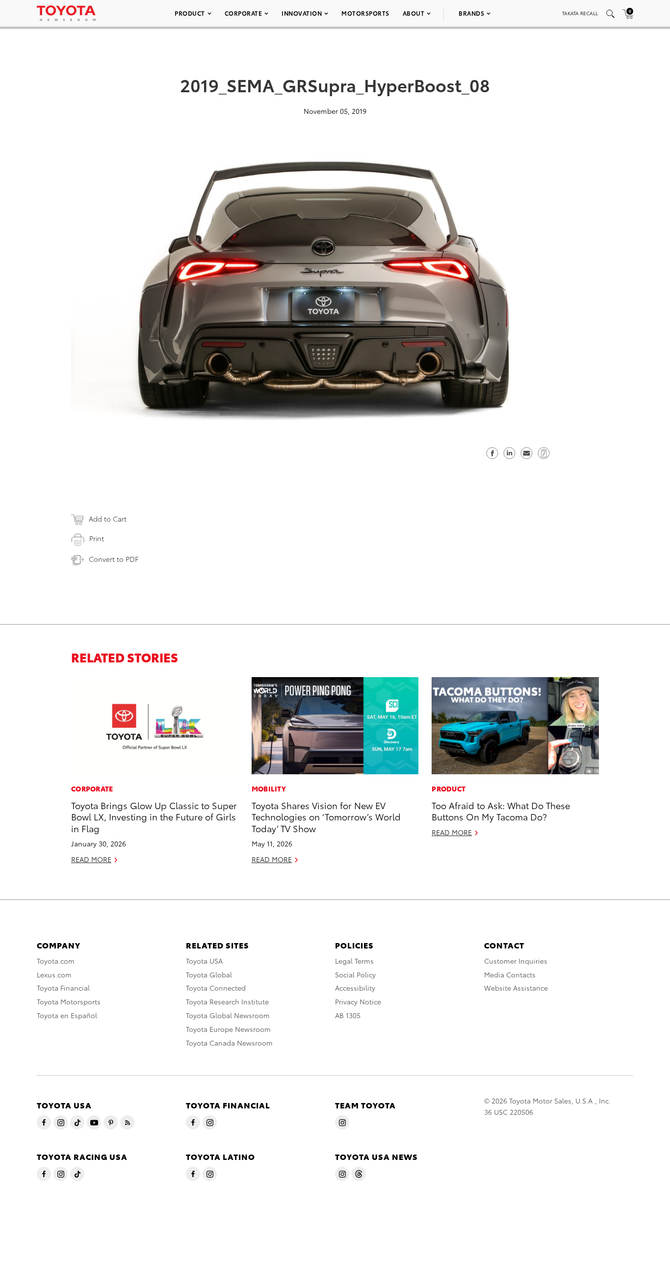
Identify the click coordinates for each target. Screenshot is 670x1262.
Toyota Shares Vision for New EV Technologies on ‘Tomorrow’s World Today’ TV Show (326, 816)
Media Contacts (510, 974)
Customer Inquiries (515, 961)
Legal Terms (354, 961)
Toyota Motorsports (69, 1001)
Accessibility (355, 988)
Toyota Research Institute (227, 1001)
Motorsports (365, 13)
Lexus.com (54, 974)
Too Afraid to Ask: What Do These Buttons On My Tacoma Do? (501, 810)
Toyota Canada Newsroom (229, 1043)
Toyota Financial (63, 988)
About (414, 13)
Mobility (269, 788)
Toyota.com (56, 961)
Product (190, 13)
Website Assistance (516, 988)
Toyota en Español (67, 1015)
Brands (471, 13)
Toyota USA (204, 961)
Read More (91, 859)
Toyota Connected (216, 988)
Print (96, 538)
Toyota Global (209, 974)
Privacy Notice (358, 1001)
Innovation (302, 13)
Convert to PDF (113, 559)
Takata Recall (580, 13)
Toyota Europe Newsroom (228, 1029)
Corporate (243, 13)
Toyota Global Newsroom (228, 1015)
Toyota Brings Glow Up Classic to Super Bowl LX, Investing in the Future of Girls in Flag (154, 816)
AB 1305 (348, 1015)
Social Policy (355, 974)
